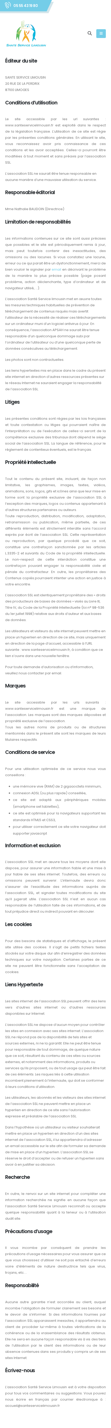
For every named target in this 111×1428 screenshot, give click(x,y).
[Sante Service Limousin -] (26, 33)
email (56, 269)
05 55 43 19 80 (25, 5)
